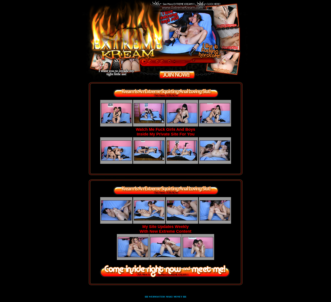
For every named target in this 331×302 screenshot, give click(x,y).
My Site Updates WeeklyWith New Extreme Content (165, 229)
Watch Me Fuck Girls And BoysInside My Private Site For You (165, 131)
